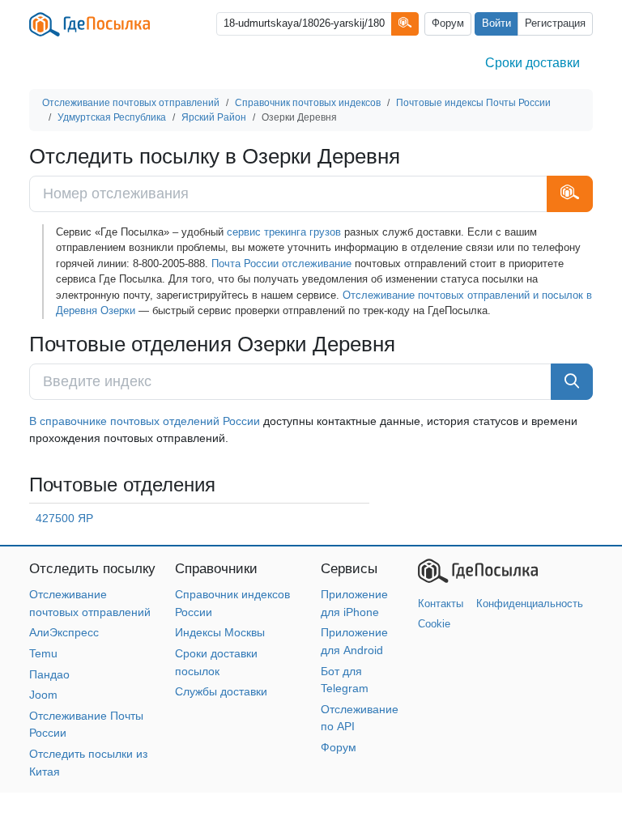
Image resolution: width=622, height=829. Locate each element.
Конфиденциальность (529, 603)
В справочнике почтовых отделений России (144, 420)
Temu (43, 653)
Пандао (49, 674)
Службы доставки (221, 691)
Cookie (434, 624)
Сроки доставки (532, 63)
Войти (496, 23)
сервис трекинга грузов (284, 232)
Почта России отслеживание (281, 263)
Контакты (440, 603)
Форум (448, 23)
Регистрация (555, 23)
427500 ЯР (64, 518)
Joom (43, 694)
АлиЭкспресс (64, 632)
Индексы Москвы (220, 632)
